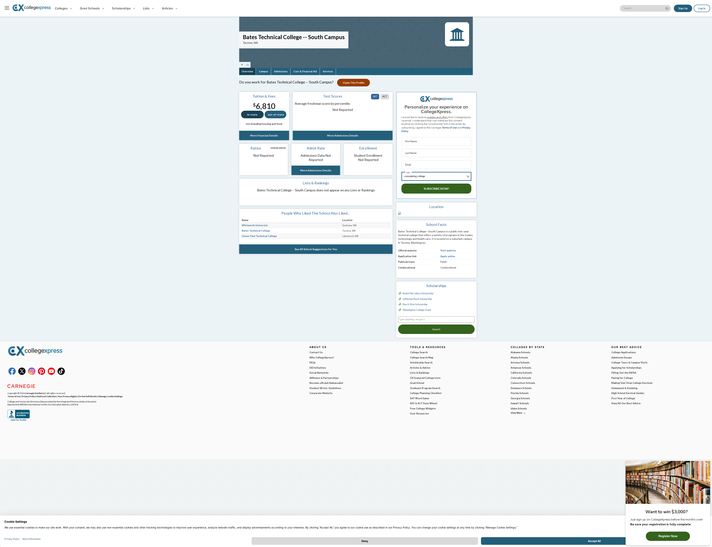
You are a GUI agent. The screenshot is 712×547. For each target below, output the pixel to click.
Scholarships (121, 8)
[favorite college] (242, 65)
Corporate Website (320, 393)
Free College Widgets (423, 408)
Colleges (61, 8)
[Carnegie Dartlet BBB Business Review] (18, 420)
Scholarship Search (421, 362)
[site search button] (667, 8)
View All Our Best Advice (626, 403)
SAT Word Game (419, 398)
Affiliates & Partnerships (324, 377)
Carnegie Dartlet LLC (35, 393)
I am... (408, 172)
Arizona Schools (520, 362)
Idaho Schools (519, 408)
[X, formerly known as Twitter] (22, 374)
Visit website (448, 250)
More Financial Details (264, 135)
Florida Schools (520, 393)
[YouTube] (51, 374)
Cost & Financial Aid (305, 71)
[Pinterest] (41, 374)
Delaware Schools (521, 388)
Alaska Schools (519, 357)
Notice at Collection (47, 396)
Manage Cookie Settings (110, 396)
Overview (247, 71)
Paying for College (622, 377)
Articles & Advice (420, 367)
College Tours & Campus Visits (629, 362)
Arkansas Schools (521, 367)
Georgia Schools (520, 398)
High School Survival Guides (627, 393)
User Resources (419, 413)
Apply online (447, 256)
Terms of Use (449, 127)
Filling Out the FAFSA (623, 372)
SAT (375, 96)
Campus (263, 71)
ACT (384, 96)
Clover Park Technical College (259, 236)
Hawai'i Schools (520, 403)
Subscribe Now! (436, 188)
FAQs (312, 362)
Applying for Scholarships (626, 367)
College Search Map (421, 357)
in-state (252, 114)
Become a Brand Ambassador (326, 382)
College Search (419, 352)
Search (436, 329)
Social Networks (319, 372)
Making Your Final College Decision (631, 382)
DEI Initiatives (317, 367)
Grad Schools (90, 8)
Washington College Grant (417, 309)
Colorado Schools (521, 377)
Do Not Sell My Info (87, 396)
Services (328, 71)
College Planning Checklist (425, 393)
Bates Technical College (256, 230)
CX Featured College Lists (425, 377)
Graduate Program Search (425, 388)
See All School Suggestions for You (316, 249)
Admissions (281, 71)
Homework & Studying (624, 388)
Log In (702, 8)
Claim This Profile (353, 82)
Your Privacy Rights (67, 396)
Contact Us (316, 352)
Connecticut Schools (523, 382)
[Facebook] (12, 374)
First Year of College (623, 398)
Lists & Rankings (419, 372)
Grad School (417, 382)
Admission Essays (621, 357)
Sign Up (683, 8)
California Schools (521, 372)
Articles (168, 8)
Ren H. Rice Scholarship (415, 304)
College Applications (623, 352)
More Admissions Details (342, 135)
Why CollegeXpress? (321, 357)
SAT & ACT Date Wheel (423, 403)
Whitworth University (255, 225)
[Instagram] (31, 374)
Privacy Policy (29, 396)
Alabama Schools (520, 352)
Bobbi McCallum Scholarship (418, 293)
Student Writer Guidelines (325, 388)
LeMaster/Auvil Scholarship (417, 298)
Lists (146, 8)
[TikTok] (61, 374)
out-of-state (276, 114)
